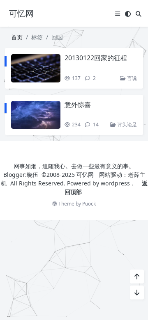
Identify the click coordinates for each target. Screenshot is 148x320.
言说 (131, 78)
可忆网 (85, 174)
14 (95, 124)
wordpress (115, 183)
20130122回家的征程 (96, 57)
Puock (89, 203)
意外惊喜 (78, 104)
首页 (17, 37)
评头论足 (126, 124)
